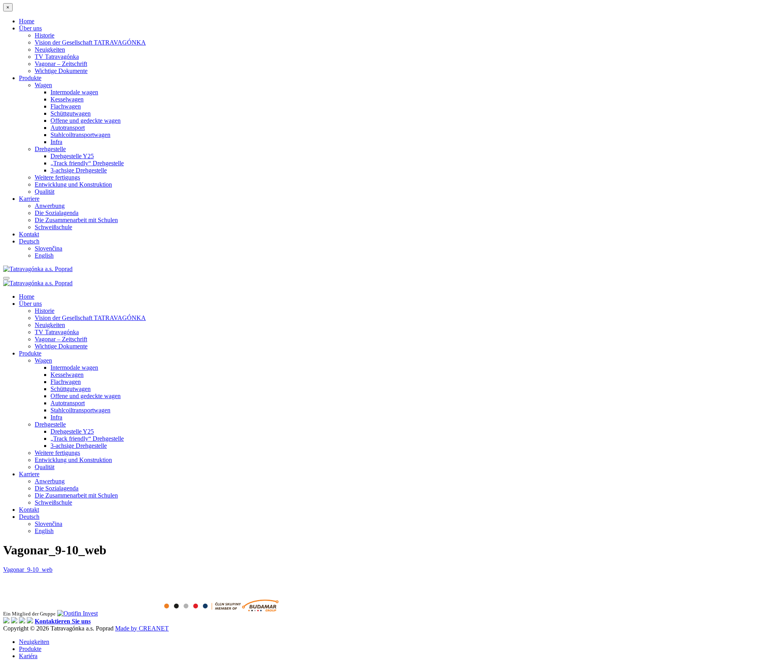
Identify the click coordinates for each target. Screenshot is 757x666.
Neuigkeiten (50, 49)
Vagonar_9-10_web (27, 569)
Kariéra (28, 656)
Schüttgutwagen (70, 113)
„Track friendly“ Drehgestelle (87, 163)
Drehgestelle (50, 149)
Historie (44, 35)
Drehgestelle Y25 (72, 156)
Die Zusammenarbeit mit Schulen (76, 220)
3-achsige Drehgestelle (78, 170)
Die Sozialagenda (56, 213)
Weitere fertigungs (57, 177)
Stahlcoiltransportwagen (80, 134)
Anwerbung (50, 205)
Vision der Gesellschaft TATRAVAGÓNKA (90, 42)
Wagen (43, 85)
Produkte (30, 78)
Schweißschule (53, 227)
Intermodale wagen (74, 92)
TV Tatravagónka (57, 56)
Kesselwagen (67, 99)
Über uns (30, 28)
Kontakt (29, 234)
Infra (56, 141)
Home (26, 21)
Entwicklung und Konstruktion (73, 184)
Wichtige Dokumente (61, 70)
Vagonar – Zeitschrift (61, 63)
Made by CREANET (142, 628)
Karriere (29, 198)
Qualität (44, 191)
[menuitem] (29, 241)
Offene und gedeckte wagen (85, 120)
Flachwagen (65, 106)
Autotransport (67, 127)
